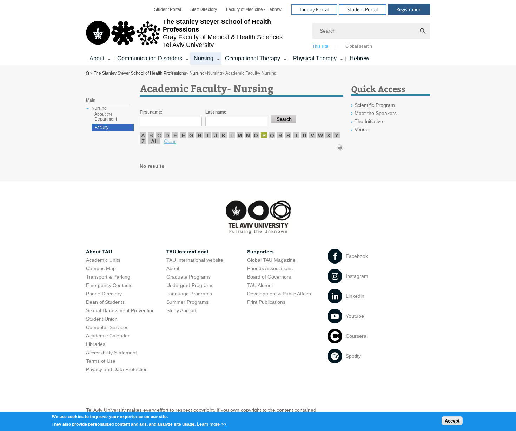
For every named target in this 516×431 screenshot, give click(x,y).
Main (90, 100)
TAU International (187, 251)
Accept (452, 420)
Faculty (101, 127)
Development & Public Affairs (279, 293)
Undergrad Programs (189, 285)
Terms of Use (100, 361)
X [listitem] (328, 135)
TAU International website (194, 260)
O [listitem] (256, 135)
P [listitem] (264, 135)
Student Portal (167, 9)
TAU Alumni (260, 285)
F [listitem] (183, 135)
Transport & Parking (108, 277)
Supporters (260, 251)
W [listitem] (320, 135)
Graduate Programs (188, 277)
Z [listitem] (143, 141)
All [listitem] (154, 141)
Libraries (95, 344)
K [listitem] (224, 135)
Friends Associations (270, 268)
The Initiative (369, 121)
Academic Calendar (108, 335)
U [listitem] (304, 135)
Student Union (102, 319)
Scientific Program (375, 105)
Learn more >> (212, 423)
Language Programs (189, 293)
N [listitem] (248, 135)
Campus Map (101, 268)
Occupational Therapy (252, 58)
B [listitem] (151, 135)
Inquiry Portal (314, 9)
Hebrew (359, 58)
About (97, 58)
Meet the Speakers (376, 113)
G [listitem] (191, 135)
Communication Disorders (149, 58)
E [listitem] (175, 135)
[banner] (258, 32)
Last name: (216, 112)
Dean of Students (105, 302)
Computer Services (107, 327)
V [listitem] (312, 135)
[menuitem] (168, 9)
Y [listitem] (336, 135)
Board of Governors (269, 277)
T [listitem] (296, 135)
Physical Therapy (315, 58)
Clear (170, 141)
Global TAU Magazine (271, 260)
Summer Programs (187, 302)
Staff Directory (203, 9)
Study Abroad (181, 310)
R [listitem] (280, 135)
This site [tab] (320, 46)
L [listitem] (231, 135)
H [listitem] (199, 135)
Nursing (203, 58)
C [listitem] (159, 135)
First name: (151, 112)
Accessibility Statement (111, 352)
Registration (409, 9)
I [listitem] (207, 135)
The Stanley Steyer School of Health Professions (88, 73)
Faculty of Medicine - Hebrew (254, 9)
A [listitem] (143, 135)
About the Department (105, 117)
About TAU (99, 251)
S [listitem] (288, 135)
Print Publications (266, 302)
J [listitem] (215, 135)
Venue (362, 129)
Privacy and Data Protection (117, 369)
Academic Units (103, 260)
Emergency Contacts (109, 285)
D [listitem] (167, 135)
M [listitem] (240, 135)
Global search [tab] (358, 46)
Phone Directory (104, 293)
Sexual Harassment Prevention (120, 310)
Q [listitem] (272, 135)
